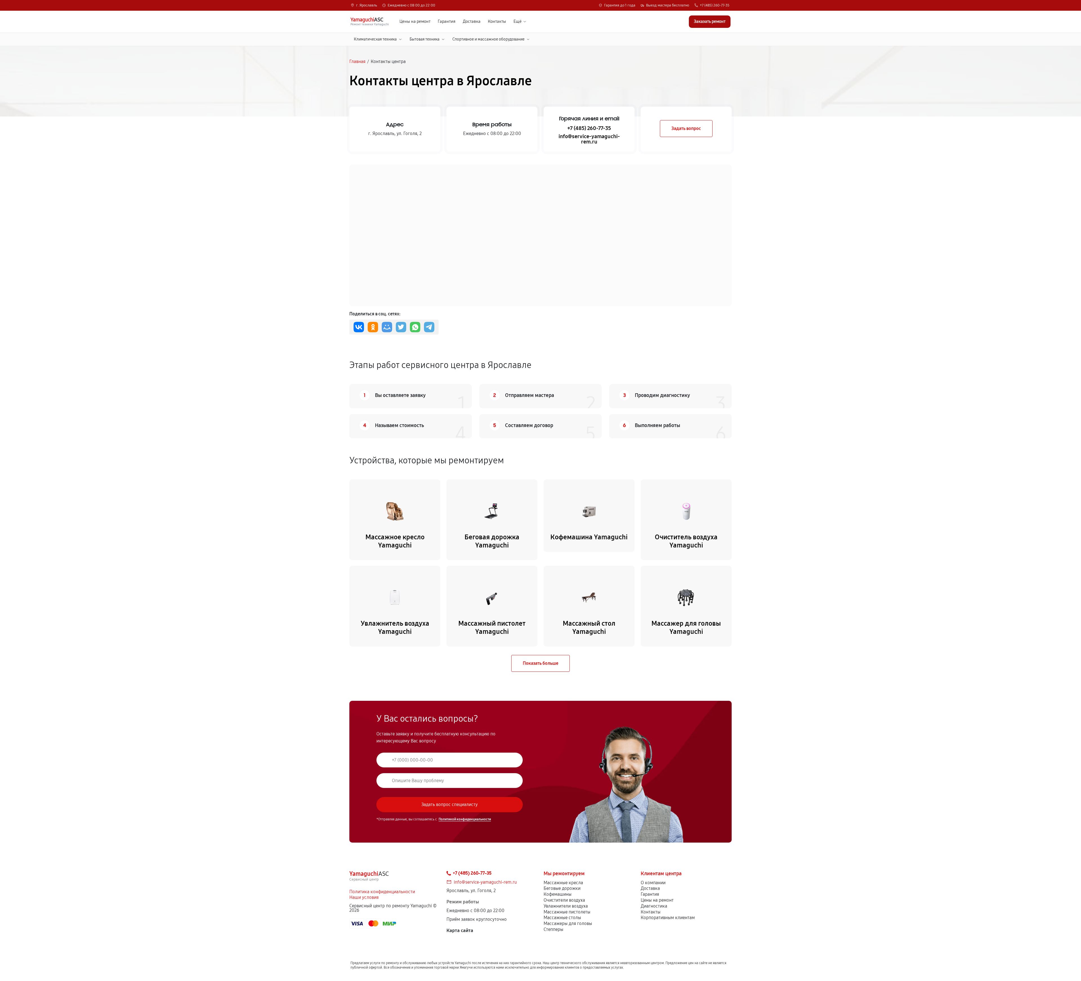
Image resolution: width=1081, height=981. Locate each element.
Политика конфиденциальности (382, 891)
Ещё (517, 21)
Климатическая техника (375, 39)
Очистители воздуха (564, 900)
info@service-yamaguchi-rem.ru (589, 139)
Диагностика (654, 906)
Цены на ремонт (414, 21)
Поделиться (359, 327)
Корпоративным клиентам (668, 917)
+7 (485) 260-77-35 (714, 5)
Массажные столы (562, 917)
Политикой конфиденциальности (465, 819)
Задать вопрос (686, 128)
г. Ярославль (366, 5)
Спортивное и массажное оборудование (488, 39)
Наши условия (364, 897)
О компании (653, 882)
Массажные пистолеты (567, 912)
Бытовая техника (424, 39)
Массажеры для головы (568, 923)
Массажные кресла (563, 882)
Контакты (497, 21)
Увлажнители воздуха (566, 906)
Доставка (472, 21)
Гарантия (446, 21)
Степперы (553, 929)
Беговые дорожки (562, 888)
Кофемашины (557, 894)
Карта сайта (459, 930)
